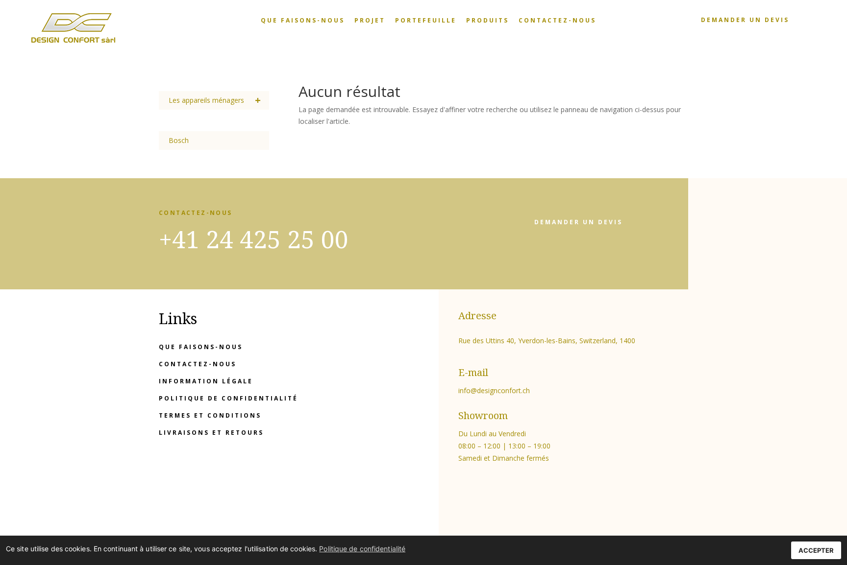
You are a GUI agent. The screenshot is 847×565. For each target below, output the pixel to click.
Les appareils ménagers (215, 100)
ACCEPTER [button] (816, 550)
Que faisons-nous (303, 20)
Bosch (179, 140)
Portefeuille (425, 20)
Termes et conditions (210, 415)
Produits (487, 20)
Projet (369, 20)
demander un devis (745, 20)
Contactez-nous (557, 20)
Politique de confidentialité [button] (362, 548)
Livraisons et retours (211, 432)
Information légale (206, 381)
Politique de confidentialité (228, 398)
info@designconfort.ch (494, 390)
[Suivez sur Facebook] (461, 485)
